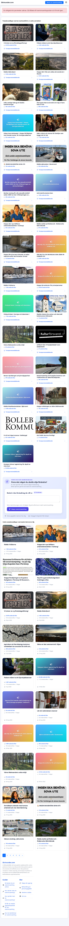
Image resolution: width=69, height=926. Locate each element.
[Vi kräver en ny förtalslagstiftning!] (18, 37)
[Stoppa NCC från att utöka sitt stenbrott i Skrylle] (51, 67)
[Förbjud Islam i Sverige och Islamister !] (18, 308)
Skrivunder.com (7, 2)
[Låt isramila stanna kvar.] (51, 187)
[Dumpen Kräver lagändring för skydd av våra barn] (18, 459)
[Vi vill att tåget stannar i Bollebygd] (18, 429)
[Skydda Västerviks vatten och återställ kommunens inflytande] (51, 309)
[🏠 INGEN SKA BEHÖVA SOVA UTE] (18, 158)
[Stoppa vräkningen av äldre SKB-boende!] (51, 400)
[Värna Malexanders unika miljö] (18, 339)
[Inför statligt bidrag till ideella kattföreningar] (18, 98)
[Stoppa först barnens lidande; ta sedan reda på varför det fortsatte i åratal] (18, 249)
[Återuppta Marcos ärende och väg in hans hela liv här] (51, 98)
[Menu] (66, 2)
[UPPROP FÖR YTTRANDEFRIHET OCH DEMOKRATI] (51, 340)
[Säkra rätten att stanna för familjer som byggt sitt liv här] (51, 128)
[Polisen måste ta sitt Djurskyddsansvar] (51, 37)
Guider (5, 880)
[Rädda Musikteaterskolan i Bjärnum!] (18, 400)
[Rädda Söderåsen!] (18, 66)
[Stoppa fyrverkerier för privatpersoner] (51, 279)
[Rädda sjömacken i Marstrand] (51, 158)
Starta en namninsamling (54, 2)
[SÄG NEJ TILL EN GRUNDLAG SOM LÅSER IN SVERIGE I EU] (51, 249)
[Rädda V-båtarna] (18, 279)
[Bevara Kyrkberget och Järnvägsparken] (18, 369)
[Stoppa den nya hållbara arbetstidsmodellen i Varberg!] (18, 219)
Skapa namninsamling (19, 509)
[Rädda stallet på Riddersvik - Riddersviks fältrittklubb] (51, 219)
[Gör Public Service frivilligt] (51, 429)
